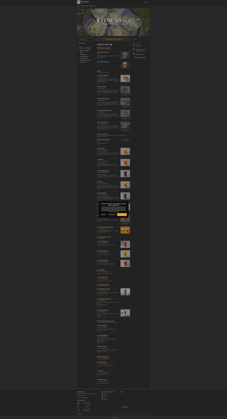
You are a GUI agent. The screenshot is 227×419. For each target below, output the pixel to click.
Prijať (122, 214)
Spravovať (103, 214)
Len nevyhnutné (112, 214)
